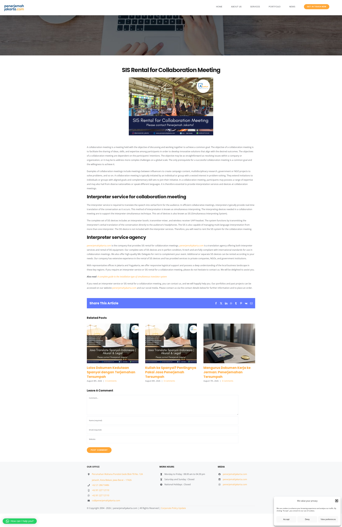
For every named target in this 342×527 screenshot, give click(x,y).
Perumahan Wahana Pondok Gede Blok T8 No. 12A (117, 474)
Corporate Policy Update (173, 508)
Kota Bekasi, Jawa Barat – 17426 (116, 480)
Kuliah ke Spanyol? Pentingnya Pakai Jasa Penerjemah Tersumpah (171, 343)
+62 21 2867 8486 (100, 485)
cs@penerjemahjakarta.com (106, 500)
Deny (307, 519)
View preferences (328, 519)
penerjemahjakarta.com (99, 245)
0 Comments (111, 381)
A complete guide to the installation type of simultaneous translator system (132, 276)
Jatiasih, (96, 480)
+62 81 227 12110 (100, 490)
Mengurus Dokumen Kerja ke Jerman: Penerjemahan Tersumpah (229, 343)
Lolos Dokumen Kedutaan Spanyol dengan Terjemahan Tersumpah (112, 343)
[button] (336, 500)
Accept (286, 519)
